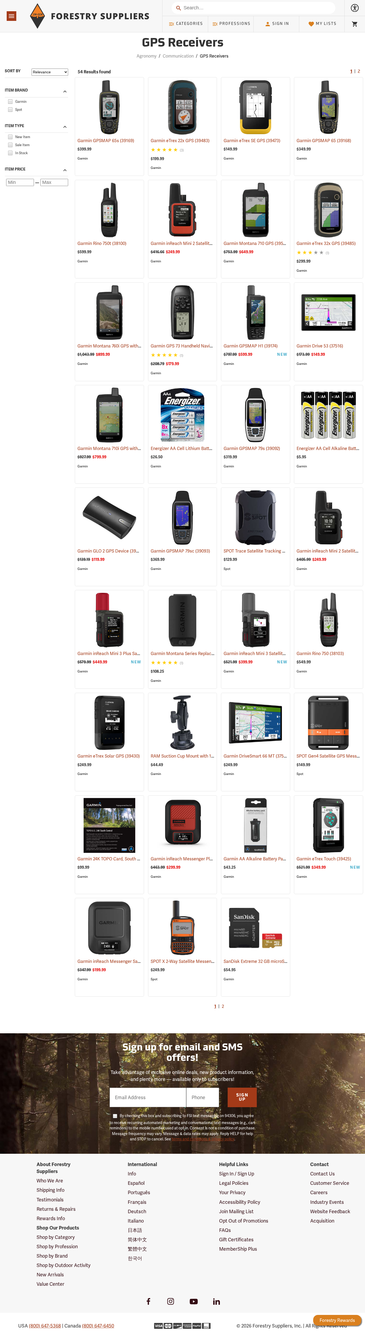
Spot (227, 569)
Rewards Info (51, 1218)
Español (136, 1183)
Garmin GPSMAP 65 (324, 140)
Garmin (82, 158)
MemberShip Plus (238, 1249)
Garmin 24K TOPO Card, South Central (121, 859)
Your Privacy (232, 1192)
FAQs (225, 1230)
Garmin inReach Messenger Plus (190, 859)
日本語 (135, 1230)
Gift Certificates (236, 1239)
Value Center (50, 1284)
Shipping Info (50, 1190)
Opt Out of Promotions (243, 1221)
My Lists (326, 24)
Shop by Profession (57, 1246)
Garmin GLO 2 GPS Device (110, 551)
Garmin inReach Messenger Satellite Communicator (135, 961)
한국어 (135, 1258)
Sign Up (242, 1097)
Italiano (136, 1221)
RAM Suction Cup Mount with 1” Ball (193, 756)
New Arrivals (50, 1275)
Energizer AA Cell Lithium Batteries (191, 448)
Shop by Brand (52, 1256)
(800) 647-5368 (45, 1326)
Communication (178, 56)
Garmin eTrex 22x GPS (180, 140)
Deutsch (137, 1211)
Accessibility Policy (239, 1202)
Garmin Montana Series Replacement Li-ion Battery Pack (213, 653)
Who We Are (50, 1181)
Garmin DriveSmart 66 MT (257, 756)
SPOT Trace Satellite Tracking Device (267, 551)
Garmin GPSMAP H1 (251, 346)
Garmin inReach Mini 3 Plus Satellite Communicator (135, 653)
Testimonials (50, 1200)
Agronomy (147, 56)
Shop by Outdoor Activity (64, 1265)
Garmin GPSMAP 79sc (180, 551)
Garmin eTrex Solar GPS (108, 756)
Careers (319, 1192)
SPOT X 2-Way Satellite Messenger (192, 961)
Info (132, 1174)
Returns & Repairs (56, 1209)
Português (139, 1192)
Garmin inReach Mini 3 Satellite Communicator (277, 653)
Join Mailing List (236, 1211)
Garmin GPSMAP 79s (252, 448)
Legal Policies (233, 1183)
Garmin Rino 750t (101, 243)
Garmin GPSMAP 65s (105, 140)
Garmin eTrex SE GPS (252, 140)
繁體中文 (137, 1249)
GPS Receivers (182, 43)
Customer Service (329, 1183)
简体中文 (137, 1239)
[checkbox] (10, 101)
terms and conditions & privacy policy (203, 1139)
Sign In (280, 24)
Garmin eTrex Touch (324, 859)
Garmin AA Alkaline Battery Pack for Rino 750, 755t (281, 859)
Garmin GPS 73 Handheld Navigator (193, 346)
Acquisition (322, 1221)
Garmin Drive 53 (320, 346)
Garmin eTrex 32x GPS (326, 243)
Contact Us (322, 1174)
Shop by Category (56, 1237)
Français (137, 1202)
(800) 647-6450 (98, 1326)
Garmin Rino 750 (320, 653)
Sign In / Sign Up (236, 1174)
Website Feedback (330, 1211)
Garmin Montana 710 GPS (256, 243)
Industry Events (327, 1202)
